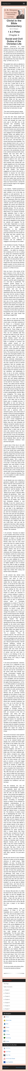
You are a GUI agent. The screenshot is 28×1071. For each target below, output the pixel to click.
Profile (7, 1041)
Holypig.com (5, 1067)
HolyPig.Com (6, 4)
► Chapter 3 (7, 996)
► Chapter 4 (7, 999)
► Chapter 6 (7, 1005)
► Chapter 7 (7, 1009)
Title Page (6, 983)
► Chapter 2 (7, 993)
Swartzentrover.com (21, 1067)
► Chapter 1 (7, 990)
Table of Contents (8, 987)
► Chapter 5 (7, 1002)
